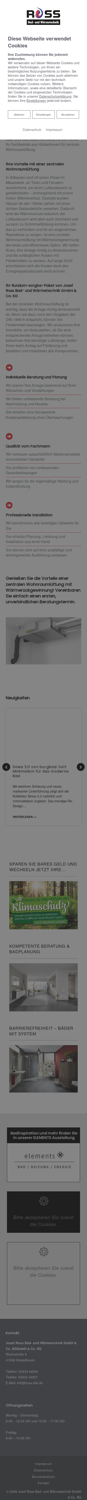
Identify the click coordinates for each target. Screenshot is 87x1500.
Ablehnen (19, 114)
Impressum (54, 129)
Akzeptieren (68, 114)
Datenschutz (32, 129)
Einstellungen (43, 114)
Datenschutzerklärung (55, 96)
